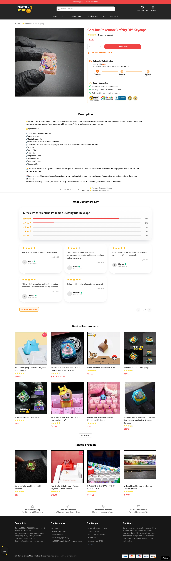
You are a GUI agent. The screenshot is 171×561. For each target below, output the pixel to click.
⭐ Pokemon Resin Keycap (33, 24)
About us (55, 528)
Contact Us (92, 538)
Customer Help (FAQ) (95, 541)
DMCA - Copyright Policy (60, 538)
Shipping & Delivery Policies (97, 528)
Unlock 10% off (5, 551)
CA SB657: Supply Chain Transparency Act (67, 541)
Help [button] (166, 558)
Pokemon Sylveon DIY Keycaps (27, 417)
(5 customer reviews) (105, 35)
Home (17, 24)
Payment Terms (93, 531)
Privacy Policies (57, 534)
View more (85, 435)
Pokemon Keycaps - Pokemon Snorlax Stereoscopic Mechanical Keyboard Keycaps (139, 420)
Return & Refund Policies (96, 534)
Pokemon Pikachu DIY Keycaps (136, 368)
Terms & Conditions (58, 531)
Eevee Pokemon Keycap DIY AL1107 (102, 368)
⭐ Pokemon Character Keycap (100, 188)
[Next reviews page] (149, 310)
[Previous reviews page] (138, 310)
